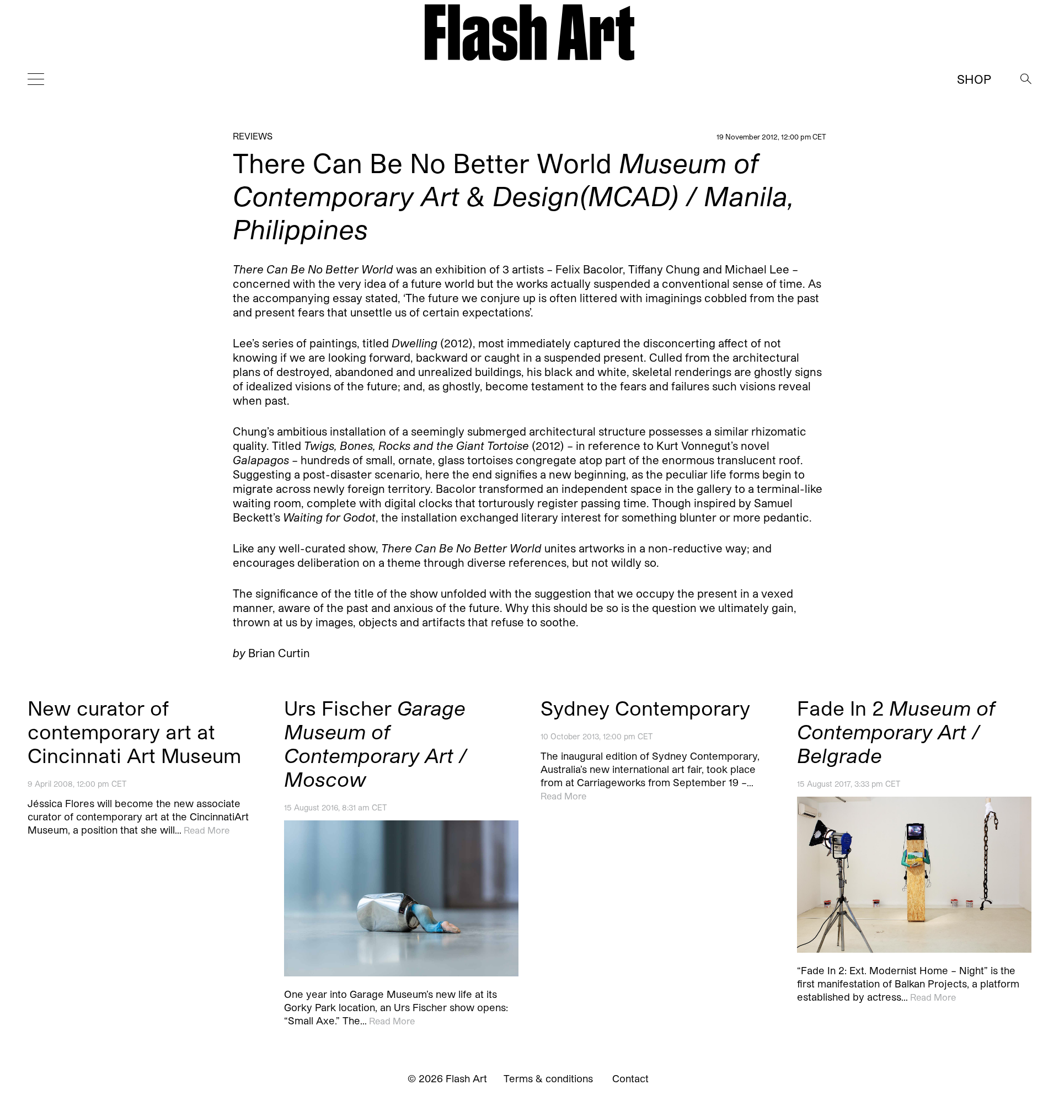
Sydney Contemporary (645, 707)
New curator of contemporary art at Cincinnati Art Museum (134, 731)
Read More (206, 830)
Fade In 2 (896, 731)
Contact (630, 1078)
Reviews (252, 136)
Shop (974, 79)
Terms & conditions (548, 1078)
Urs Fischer (375, 743)
